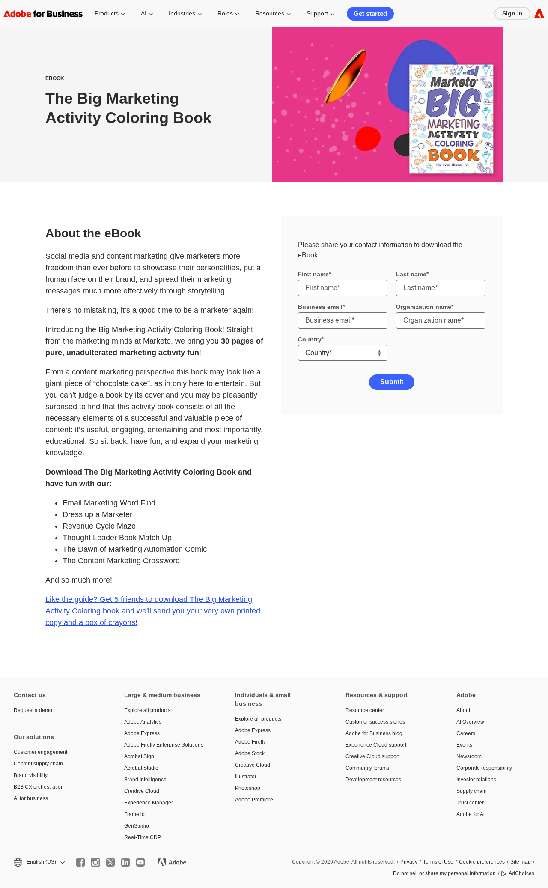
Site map (520, 862)
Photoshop (247, 788)
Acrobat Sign (139, 756)
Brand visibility (31, 775)
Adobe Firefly (250, 742)
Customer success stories (375, 722)
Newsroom (469, 756)
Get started (370, 13)
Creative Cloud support (372, 756)
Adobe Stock (250, 753)
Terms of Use (438, 862)
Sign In (512, 13)
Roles (225, 13)
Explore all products (147, 710)
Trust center (470, 803)
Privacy (408, 862)
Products (107, 13)
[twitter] (110, 862)
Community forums (367, 768)
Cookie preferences (482, 862)
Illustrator (245, 777)
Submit (391, 382)
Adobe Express (142, 733)
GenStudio (136, 826)
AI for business (31, 798)
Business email (320, 306)
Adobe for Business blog (373, 733)
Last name (411, 274)
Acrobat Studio (141, 768)
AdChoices (521, 873)
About (463, 710)
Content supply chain (38, 764)
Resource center (364, 710)
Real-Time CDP (142, 837)
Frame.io (134, 814)
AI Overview (470, 722)
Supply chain (471, 791)
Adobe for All (471, 814)
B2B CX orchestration (39, 787)
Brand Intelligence (145, 780)
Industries (182, 13)
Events (464, 745)
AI (143, 13)
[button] (38, 862)
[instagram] (95, 862)
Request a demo (33, 710)
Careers (465, 733)
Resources (269, 13)
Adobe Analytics (142, 722)
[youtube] (140, 862)
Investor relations (476, 780)
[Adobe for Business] (539, 13)
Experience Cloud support (375, 745)
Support (317, 13)
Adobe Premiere (254, 800)
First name (313, 274)
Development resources (373, 780)
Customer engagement (40, 752)
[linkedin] (125, 862)
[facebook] (80, 862)
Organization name (423, 306)
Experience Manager (148, 803)
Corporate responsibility (484, 768)
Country (310, 339)
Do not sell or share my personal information (444, 873)
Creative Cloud (141, 791)
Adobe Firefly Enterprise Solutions (163, 745)
